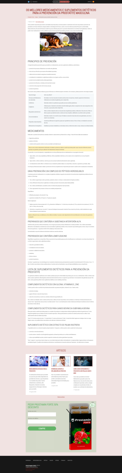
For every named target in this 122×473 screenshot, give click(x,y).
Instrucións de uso (37, 460)
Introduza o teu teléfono (33, 418)
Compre (42, 428)
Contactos (70, 460)
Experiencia (28, 460)
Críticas (45, 460)
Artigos (57, 460)
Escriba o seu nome (32, 411)
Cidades (51, 460)
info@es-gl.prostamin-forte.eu (32, 467)
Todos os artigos (61, 397)
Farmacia (63, 460)
